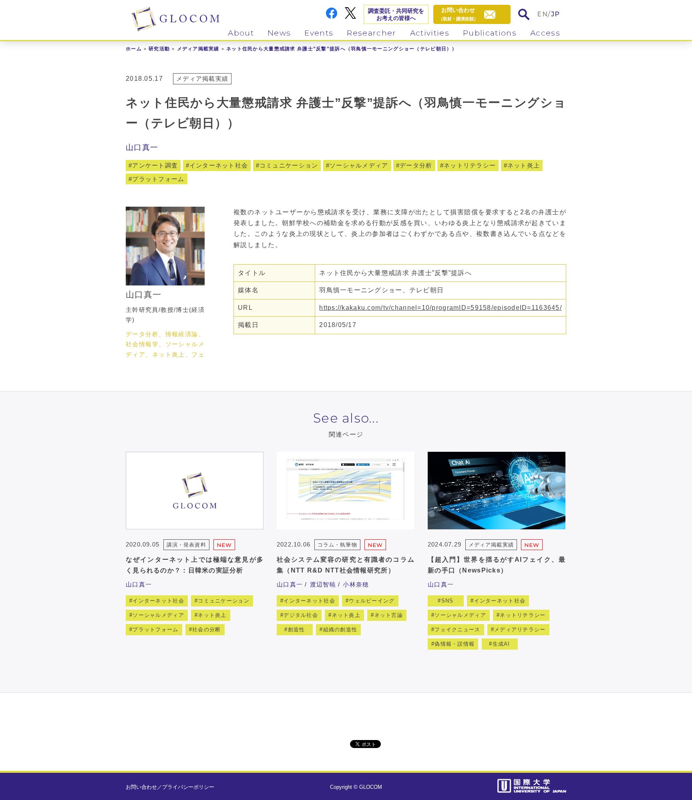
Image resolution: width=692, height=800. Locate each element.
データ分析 (416, 165)
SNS (447, 601)
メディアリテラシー (520, 629)
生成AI (501, 644)
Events (318, 33)
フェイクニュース (457, 629)
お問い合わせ (141, 787)
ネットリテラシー (470, 165)
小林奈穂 (356, 584)
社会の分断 (206, 629)
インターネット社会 (218, 165)
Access (545, 33)
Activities (429, 33)
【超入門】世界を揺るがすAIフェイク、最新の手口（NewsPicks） (496, 565)
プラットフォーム (158, 179)
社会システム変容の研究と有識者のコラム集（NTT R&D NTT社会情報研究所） (345, 565)
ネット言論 (388, 615)
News (279, 33)
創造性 (296, 629)
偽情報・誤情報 (455, 644)
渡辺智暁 (323, 584)
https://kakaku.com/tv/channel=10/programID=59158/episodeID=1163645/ (440, 307)
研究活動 (159, 49)
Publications (490, 33)
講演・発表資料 (186, 545)
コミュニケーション (289, 165)
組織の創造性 (340, 629)
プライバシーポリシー (188, 787)
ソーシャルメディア (359, 165)
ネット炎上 (523, 165)
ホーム (134, 49)
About (241, 33)
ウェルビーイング (371, 601)
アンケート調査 (155, 165)
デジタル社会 (301, 615)
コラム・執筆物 (337, 545)
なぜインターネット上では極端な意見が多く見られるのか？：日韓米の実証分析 (195, 565)
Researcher (371, 33)
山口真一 (142, 147)
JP (555, 14)
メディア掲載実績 (198, 49)
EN (542, 14)
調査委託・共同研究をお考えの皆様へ (396, 14)
